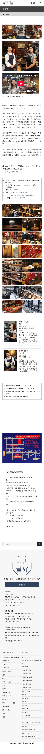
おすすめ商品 (6, 661)
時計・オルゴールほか (8, 703)
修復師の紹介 (26, 698)
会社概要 (22, 585)
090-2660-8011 (14, 190)
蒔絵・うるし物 (6, 682)
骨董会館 (24, 705)
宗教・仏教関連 (6, 696)
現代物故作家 (6, 692)
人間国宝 (5, 664)
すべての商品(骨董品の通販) (10, 657)
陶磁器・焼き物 (6, 671)
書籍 (3, 717)
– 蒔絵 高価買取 (26, 674)
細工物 (4, 678)
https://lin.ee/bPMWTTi (18, 198)
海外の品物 (5, 706)
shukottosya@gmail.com (19, 193)
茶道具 (4, 699)
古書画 (4, 689)
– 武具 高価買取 (26, 684)
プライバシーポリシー (28, 719)
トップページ (26, 657)
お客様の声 (25, 712)
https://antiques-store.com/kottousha (22, 195)
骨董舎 (24, 702)
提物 (3, 675)
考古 (3, 713)
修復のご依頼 (26, 691)
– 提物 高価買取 (26, 688)
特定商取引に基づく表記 (29, 730)
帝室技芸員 (5, 668)
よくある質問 (26, 716)
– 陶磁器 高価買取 (27, 681)
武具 (3, 685)
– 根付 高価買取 (26, 670)
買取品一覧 (25, 666)
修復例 (24, 695)
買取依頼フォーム (27, 726)
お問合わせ (25, 709)
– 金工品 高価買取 (27, 677)
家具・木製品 (6, 710)
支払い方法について (28, 733)
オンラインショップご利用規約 (31, 723)
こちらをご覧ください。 (13, 171)
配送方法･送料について (28, 737)
